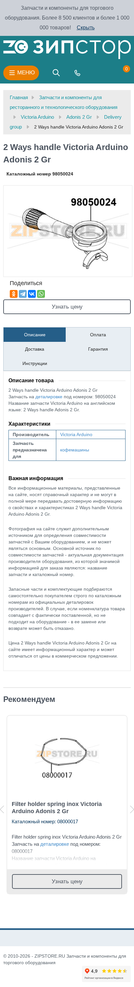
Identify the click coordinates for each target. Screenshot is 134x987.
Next (132, 809)
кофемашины (74, 449)
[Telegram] (23, 294)
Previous (2, 809)
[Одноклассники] (14, 294)
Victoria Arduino (76, 434)
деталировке (48, 396)
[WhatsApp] (41, 294)
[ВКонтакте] (32, 294)
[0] (120, 72)
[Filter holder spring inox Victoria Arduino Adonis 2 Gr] (67, 754)
